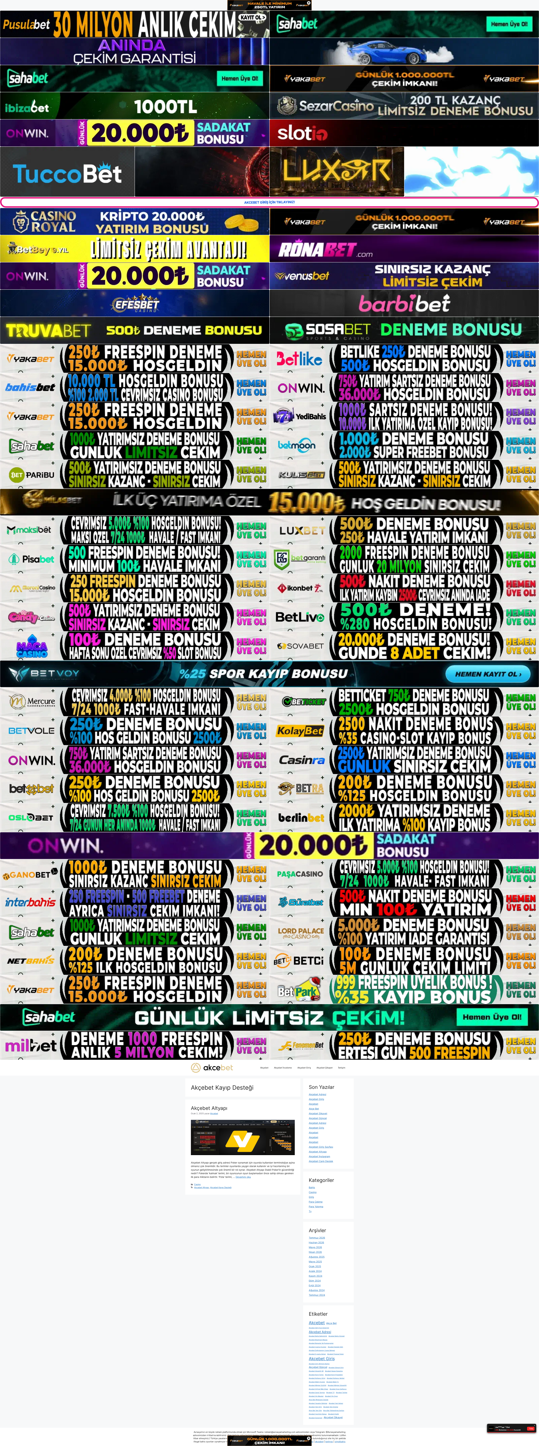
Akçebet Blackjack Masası (318, 1340)
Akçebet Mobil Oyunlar (317, 1382)
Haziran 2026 (316, 1242)
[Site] (134, 358)
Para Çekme (316, 1201)
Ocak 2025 (315, 1266)
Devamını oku (243, 1177)
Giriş (311, 1197)
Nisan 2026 (315, 1252)
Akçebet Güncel (318, 1118)
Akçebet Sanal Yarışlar (317, 1392)
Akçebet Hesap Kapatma (334, 1371)
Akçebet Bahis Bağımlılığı (318, 1336)
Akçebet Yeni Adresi (336, 1403)
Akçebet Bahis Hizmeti (336, 1336)
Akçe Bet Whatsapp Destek (318, 1400)
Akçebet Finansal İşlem (335, 1354)
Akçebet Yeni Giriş (315, 1407)
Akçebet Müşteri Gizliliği (317, 1385)
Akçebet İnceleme (283, 1067)
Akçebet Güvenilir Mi (316, 1371)
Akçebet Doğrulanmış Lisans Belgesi (322, 1350)
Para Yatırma (316, 1206)
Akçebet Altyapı (209, 1108)
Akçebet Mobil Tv (332, 1382)
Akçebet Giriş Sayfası (321, 1147)
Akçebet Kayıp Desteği (220, 1187)
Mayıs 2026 (315, 1247)
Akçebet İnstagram (319, 1156)
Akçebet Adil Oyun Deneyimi (319, 1328)
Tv (310, 1211)
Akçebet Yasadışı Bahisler (318, 1403)
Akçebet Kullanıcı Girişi (317, 1378)
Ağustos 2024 (317, 1290)
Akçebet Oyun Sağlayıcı (338, 1389)
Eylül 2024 (315, 1285)
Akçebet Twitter (341, 1392)
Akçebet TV (330, 1392)
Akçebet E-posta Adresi (317, 1354)
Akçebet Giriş (304, 1067)
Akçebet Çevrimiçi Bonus (318, 1414)
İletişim (341, 1067)
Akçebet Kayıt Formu (316, 1375)
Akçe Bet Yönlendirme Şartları (333, 1410)
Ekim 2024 (315, 1280)
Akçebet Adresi (317, 1094)
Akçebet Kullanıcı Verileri (335, 1378)
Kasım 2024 (315, 1276)
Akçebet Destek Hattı (335, 1347)
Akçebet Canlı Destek (321, 1161)
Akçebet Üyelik (333, 1414)
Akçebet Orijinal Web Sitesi (318, 1389)
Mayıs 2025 (315, 1261)
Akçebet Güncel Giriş (336, 1367)
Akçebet (264, 1067)
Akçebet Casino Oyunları (317, 1347)
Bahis (312, 1187)
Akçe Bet (314, 1108)
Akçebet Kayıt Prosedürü (334, 1375)
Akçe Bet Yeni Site (315, 1410)
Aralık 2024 (315, 1271)
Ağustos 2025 (317, 1256)
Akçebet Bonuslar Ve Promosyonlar (321, 1343)
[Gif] (269, 502)
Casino (197, 1184)
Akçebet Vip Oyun (331, 1396)
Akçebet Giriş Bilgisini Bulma (319, 1364)
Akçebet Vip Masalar (316, 1396)
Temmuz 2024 (317, 1295)
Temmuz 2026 (317, 1237)
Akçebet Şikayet (325, 1067)
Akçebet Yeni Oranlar (330, 1407)
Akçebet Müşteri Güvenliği (337, 1385)
